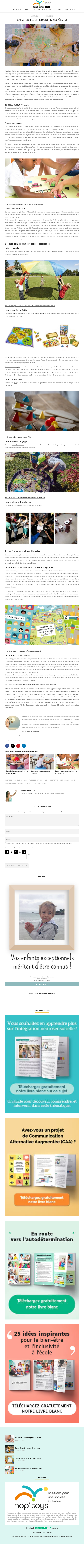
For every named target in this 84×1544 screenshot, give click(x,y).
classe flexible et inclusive (35, 780)
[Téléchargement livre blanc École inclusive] (42, 1373)
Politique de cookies (50, 1536)
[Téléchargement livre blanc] (42, 1064)
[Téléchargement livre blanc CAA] (42, 1167)
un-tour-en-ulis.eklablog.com (32, 731)
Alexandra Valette (27, 790)
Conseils (36, 10)
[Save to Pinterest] (18, 746)
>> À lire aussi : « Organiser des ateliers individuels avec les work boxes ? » (30, 684)
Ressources (58, 10)
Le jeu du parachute (12, 248)
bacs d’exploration (18, 445)
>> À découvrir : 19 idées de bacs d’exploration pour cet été (25, 498)
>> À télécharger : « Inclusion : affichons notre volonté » (23, 651)
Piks (15, 383)
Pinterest (36, 999)
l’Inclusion (70, 10)
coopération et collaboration (63, 780)
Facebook (11, 999)
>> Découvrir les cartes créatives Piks (18, 437)
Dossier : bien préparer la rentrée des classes (27, 1448)
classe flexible (13, 780)
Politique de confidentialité (33, 1536)
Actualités (46, 10)
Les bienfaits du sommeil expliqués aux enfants (28, 1437)
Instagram (23, 999)
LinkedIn (48, 999)
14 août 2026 (20, 1471)
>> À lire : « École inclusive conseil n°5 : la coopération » (24, 204)
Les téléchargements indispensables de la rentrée (28, 1468)
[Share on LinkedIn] (24, 746)
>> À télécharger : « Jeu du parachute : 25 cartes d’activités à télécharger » (30, 306)
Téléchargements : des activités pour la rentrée (28, 1458)
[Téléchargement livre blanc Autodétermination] (42, 1270)
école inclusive (39, 783)
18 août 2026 (20, 1450)
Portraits (17, 10)
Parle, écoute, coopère (38, 313)
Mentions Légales (18, 1536)
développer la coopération (18, 783)
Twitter (72, 999)
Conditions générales (65, 1536)
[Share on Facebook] (7, 746)
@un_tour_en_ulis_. (24, 735)
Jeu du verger (18, 313)
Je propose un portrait (42, 984)
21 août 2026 (20, 1440)
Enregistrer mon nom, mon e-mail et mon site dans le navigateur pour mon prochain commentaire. (39, 843)
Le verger (8, 357)
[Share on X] (13, 746)
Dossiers (27, 10)
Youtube (60, 999)
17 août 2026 (20, 1460)
